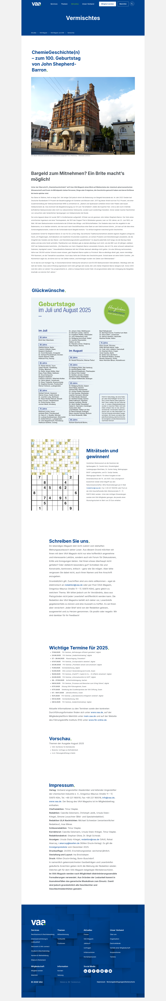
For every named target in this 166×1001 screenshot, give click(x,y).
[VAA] (40, 4)
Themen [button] (64, 4)
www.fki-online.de (98, 720)
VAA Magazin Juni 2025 (57, 32)
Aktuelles (33, 32)
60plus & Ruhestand (38, 960)
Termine (113, 957)
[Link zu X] (106, 971)
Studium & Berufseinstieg (40, 951)
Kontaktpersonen (90, 957)
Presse (86, 934)
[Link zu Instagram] (89, 971)
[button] (132, 4)
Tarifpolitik (61, 939)
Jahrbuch (87, 943)
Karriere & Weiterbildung (40, 955)
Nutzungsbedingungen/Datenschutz (121, 982)
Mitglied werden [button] (107, 4)
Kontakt (60, 971)
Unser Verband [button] (88, 4)
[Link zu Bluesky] (102, 971)
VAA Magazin (43, 32)
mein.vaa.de (90, 716)
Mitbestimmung (63, 934)
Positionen (61, 943)
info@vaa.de (108, 797)
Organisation (114, 939)
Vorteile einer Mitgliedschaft (120, 948)
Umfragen (87, 948)
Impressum (101, 982)
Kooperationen (115, 952)
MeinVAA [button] (123, 4)
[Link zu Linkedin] (85, 971)
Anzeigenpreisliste (58, 847)
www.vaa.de (97, 712)
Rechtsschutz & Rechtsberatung (42, 934)
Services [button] (54, 4)
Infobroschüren (89, 952)
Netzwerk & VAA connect (40, 946)
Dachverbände (115, 943)
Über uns (113, 934)
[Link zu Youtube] (110, 971)
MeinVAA (34, 975)
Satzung (60, 975)
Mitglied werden (37, 971)
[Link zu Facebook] (93, 971)
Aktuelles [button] (75, 4)
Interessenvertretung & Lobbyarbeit (39, 940)
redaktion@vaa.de (93, 488)
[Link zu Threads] (98, 971)
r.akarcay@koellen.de (69, 843)
